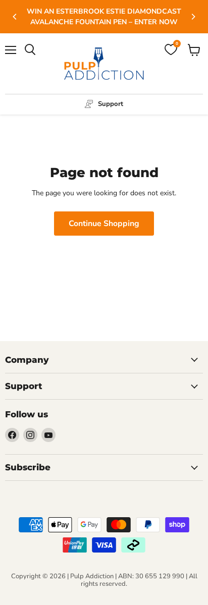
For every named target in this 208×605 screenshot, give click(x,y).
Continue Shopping (104, 223)
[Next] (193, 17)
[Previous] (15, 17)
